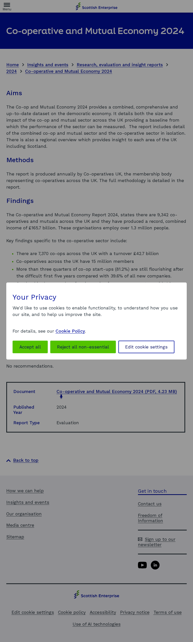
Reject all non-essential (83, 346)
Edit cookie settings (146, 346)
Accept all (30, 346)
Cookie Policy (70, 331)
